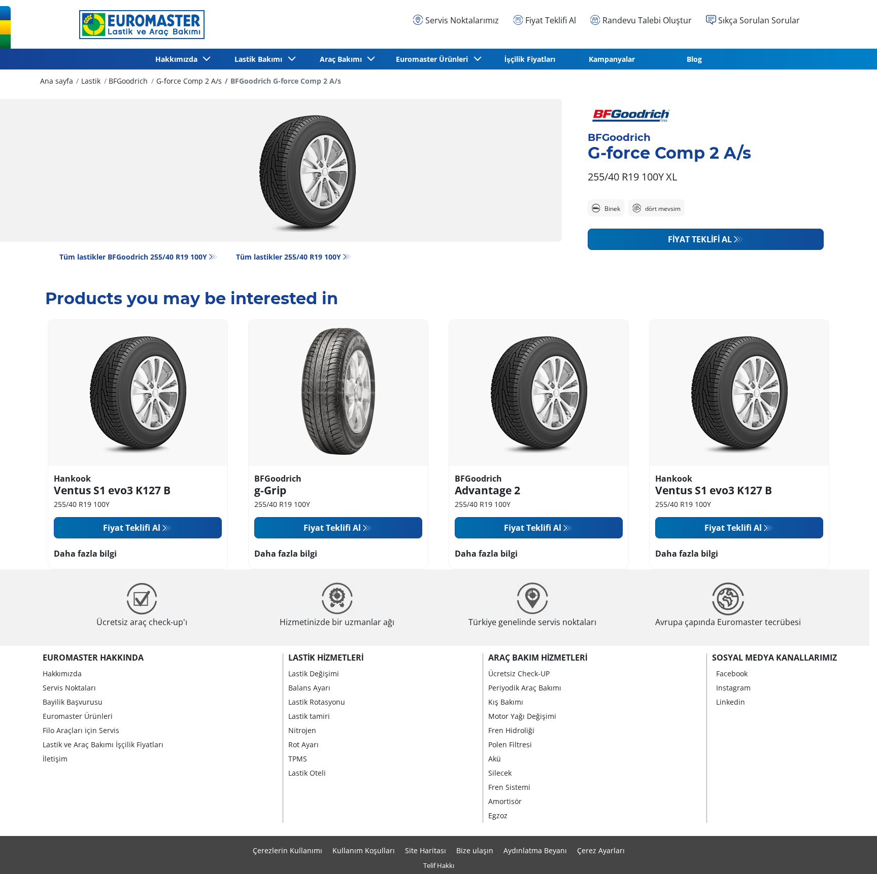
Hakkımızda (62, 673)
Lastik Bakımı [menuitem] (260, 59)
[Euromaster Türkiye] (139, 24)
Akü (494, 758)
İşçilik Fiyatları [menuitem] (529, 59)
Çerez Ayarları (601, 850)
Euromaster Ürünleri (78, 716)
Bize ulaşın (474, 850)
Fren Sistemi (509, 787)
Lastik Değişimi (313, 673)
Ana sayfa (56, 81)
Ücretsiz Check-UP (519, 673)
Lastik (90, 81)
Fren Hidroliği (511, 730)
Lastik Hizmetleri (325, 657)
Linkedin (730, 702)
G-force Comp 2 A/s (189, 81)
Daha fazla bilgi (85, 553)
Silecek (500, 773)
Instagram (733, 688)
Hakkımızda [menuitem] (178, 59)
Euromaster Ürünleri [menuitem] (434, 59)
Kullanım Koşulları (363, 850)
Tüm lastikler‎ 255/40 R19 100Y (288, 257)
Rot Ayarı (303, 744)
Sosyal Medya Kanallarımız (774, 657)
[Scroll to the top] (850, 852)
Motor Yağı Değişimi (522, 716)
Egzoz (498, 815)
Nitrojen (302, 730)
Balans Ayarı (309, 688)
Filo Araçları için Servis (81, 730)
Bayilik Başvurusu (73, 702)
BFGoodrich (128, 81)
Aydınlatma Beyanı (535, 850)
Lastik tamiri (309, 716)
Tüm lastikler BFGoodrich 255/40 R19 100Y (133, 257)
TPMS (297, 758)
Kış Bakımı (505, 702)
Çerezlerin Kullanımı (287, 850)
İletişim (55, 758)
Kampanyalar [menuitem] (612, 59)
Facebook (732, 673)
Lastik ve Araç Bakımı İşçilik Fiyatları (103, 744)
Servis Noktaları (69, 688)
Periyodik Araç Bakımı (524, 688)
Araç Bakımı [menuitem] (343, 59)
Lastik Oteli (307, 773)
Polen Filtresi (510, 744)
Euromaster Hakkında (93, 657)
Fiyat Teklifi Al (700, 239)
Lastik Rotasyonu (316, 702)
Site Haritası (425, 850)
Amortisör (505, 801)
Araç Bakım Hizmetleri (537, 657)
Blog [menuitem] (694, 59)
